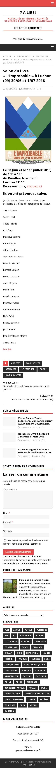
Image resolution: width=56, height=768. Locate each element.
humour (22, 659)
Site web (7, 531)
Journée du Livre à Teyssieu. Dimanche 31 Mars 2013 (33, 435)
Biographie (25, 635)
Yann (37, 427)
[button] (51, 3)
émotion (9, 711)
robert (37, 456)
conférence (11, 647)
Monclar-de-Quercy (34, 664)
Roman (32, 688)
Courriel (7, 522)
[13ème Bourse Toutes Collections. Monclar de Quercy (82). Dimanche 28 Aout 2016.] (9, 421)
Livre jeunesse (12, 664)
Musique (26, 670)
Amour (16, 630)
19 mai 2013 (25, 456)
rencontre (33, 682)
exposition (32, 653)
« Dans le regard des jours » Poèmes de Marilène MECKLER (34, 451)
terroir (31, 699)
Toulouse (10, 705)
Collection (11, 641)
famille (46, 653)
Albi (7, 630)
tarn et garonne (14, 699)
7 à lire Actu (23, 56)
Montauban (11, 670)
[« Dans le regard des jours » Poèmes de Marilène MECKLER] (9, 453)
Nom (6, 513)
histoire (9, 659)
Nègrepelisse (11, 676)
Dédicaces (10, 369)
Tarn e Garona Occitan (37, 693)
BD (14, 635)
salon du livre (13, 375)
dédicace (37, 647)
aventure (42, 630)
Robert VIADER (28, 88)
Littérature (27, 369)
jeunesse (35, 659)
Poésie (43, 369)
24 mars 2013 (25, 440)
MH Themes (29, 764)
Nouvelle (40, 670)
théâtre (44, 699)
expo (19, 653)
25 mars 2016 (25, 427)
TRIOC (22, 705)
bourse (39, 635)
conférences (33, 363)
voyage (33, 705)
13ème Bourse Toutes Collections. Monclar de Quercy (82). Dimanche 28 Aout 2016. (35, 421)
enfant (8, 653)
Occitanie (41, 676)
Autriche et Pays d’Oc (28, 726)
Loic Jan (7, 349)
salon (44, 688)
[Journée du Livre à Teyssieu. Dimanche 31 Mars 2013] (9, 437)
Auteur (28, 630)
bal (6, 635)
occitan (27, 676)
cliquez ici (34, 186)
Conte (25, 647)
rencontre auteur (15, 688)
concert (15, 363)
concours (40, 641)
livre (47, 659)
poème (8, 682)
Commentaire (10, 489)
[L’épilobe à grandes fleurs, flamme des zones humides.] (10, 591)
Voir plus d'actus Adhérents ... (28, 38)
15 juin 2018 (11, 88)
